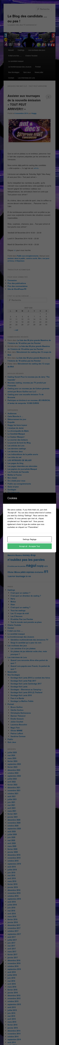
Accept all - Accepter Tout (29, 546)
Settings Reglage (29, 539)
